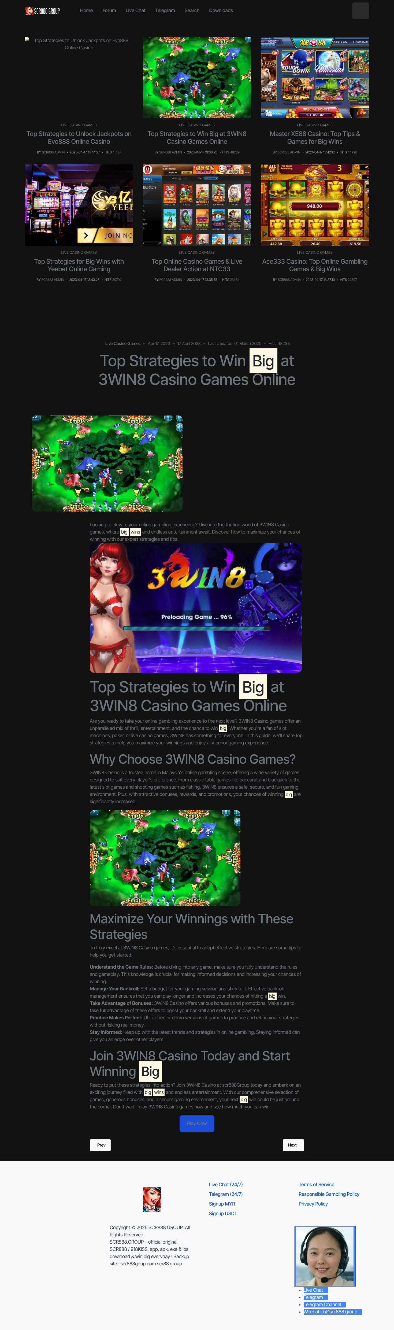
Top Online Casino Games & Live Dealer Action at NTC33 (197, 265)
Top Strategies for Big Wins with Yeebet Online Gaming (79, 265)
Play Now (197, 1123)
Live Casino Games (79, 125)
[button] (360, 10)
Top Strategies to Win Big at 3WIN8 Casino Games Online (196, 137)
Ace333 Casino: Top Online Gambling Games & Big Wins (315, 265)
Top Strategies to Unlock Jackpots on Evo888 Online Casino (79, 137)
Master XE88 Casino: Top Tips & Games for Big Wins (315, 137)
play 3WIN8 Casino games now (171, 1107)
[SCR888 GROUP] (43, 10)
